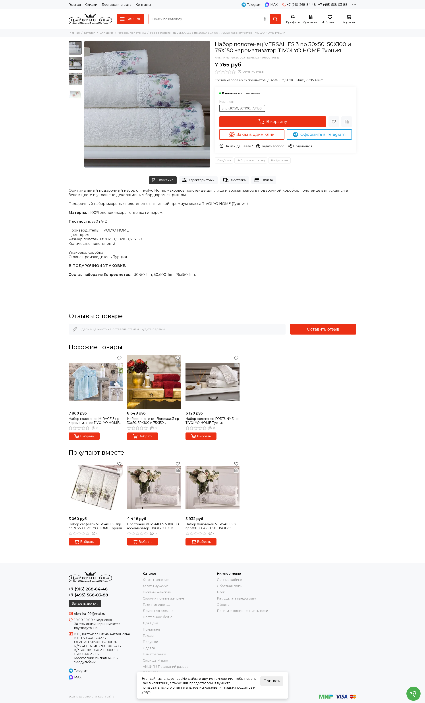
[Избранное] (333, 121)
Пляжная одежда (156, 605)
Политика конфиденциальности (242, 611)
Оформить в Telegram (323, 134)
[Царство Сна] (90, 19)
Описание (165, 180)
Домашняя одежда (158, 611)
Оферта (223, 605)
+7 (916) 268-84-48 (301, 5)
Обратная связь (229, 586)
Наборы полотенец (132, 32)
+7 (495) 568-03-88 (333, 5)
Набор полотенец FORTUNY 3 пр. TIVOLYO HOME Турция (212, 421)
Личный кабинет (230, 580)
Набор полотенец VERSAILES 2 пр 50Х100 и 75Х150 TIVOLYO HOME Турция (210, 526)
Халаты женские (156, 580)
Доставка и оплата (116, 5)
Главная (75, 5)
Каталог (89, 32)
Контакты (143, 5)
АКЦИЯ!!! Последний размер (166, 667)
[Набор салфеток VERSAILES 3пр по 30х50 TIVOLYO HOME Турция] (96, 487)
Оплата (267, 180)
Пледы (148, 636)
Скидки (91, 5)
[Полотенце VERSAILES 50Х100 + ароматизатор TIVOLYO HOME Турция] (154, 487)
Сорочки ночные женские (163, 598)
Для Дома (106, 32)
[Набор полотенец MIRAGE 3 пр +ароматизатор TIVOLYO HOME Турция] (96, 382)
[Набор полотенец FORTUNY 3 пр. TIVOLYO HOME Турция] (212, 382)
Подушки (150, 642)
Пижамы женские (157, 592)
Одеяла (149, 648)
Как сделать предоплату (236, 598)
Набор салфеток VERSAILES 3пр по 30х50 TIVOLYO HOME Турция (95, 526)
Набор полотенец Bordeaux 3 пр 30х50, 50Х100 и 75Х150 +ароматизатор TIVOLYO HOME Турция (153, 421)
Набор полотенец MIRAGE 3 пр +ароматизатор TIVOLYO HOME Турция (94, 421)
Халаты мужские (156, 586)
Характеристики (201, 180)
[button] (86, 104)
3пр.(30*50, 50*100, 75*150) (242, 108)
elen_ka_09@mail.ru (89, 614)
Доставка (238, 180)
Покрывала (151, 629)
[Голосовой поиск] (265, 19)
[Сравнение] (346, 121)
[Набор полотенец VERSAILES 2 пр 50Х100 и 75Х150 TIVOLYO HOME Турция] (212, 487)
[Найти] (275, 19)
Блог (220, 592)
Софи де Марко (155, 660)
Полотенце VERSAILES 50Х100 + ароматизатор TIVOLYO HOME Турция (153, 526)
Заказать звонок (85, 604)
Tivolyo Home (279, 160)
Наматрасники (154, 654)
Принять (272, 681)
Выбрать (87, 436)
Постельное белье (157, 617)
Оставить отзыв (323, 329)
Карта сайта (106, 696)
